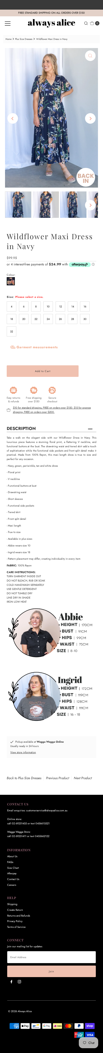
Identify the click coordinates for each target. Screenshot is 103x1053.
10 (48, 306)
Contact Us (13, 879)
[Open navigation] (7, 23)
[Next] (90, 118)
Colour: (11, 275)
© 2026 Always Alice (20, 1011)
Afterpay (12, 873)
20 (23, 319)
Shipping (12, 904)
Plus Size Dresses (23, 39)
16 (85, 306)
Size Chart (13, 868)
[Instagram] (19, 982)
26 (60, 319)
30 (84, 319)
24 (48, 319)
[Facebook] (11, 982)
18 (11, 319)
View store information (23, 752)
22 (35, 319)
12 (60, 306)
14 (72, 306)
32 (11, 331)
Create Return (15, 910)
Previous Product (57, 778)
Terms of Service (16, 927)
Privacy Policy (15, 921)
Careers (11, 885)
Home (8, 39)
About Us (12, 856)
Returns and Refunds (18, 916)
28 (72, 319)
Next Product (83, 778)
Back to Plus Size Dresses (24, 778)
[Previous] (12, 118)
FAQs (10, 862)
